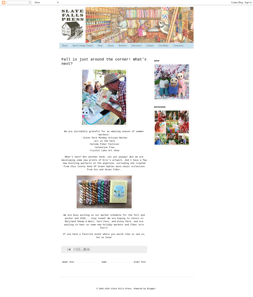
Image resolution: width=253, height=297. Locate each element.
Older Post (140, 262)
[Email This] (75, 249)
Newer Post (68, 262)
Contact (150, 45)
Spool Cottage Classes (83, 45)
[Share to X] (81, 249)
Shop (100, 45)
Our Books (163, 45)
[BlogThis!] (78, 249)
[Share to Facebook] (85, 249)
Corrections (178, 45)
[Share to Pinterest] (88, 249)
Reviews (122, 45)
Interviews (136, 45)
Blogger (151, 289)
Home (64, 45)
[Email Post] (69, 249)
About (111, 45)
